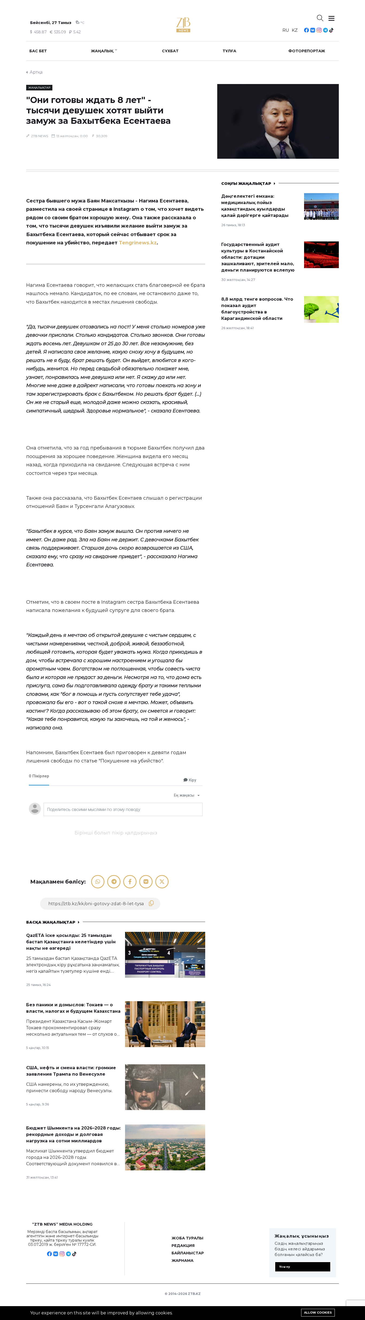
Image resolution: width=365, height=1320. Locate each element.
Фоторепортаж (306, 51)
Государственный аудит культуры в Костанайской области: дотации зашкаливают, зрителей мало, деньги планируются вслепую (257, 257)
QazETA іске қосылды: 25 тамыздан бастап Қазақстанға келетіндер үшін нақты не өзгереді (71, 942)
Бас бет (38, 51)
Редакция (183, 1245)
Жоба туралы (187, 1238)
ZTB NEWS (39, 136)
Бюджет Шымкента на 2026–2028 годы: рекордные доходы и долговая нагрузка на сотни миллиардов (73, 1134)
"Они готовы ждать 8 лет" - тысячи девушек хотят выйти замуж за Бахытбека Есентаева (98, 110)
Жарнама (182, 1260)
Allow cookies (318, 1312)
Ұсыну (284, 1267)
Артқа (36, 72)
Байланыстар (188, 1253)
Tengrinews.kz (138, 243)
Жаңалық (102, 51)
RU (285, 30)
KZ (295, 30)
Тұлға (229, 51)
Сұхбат (170, 51)
